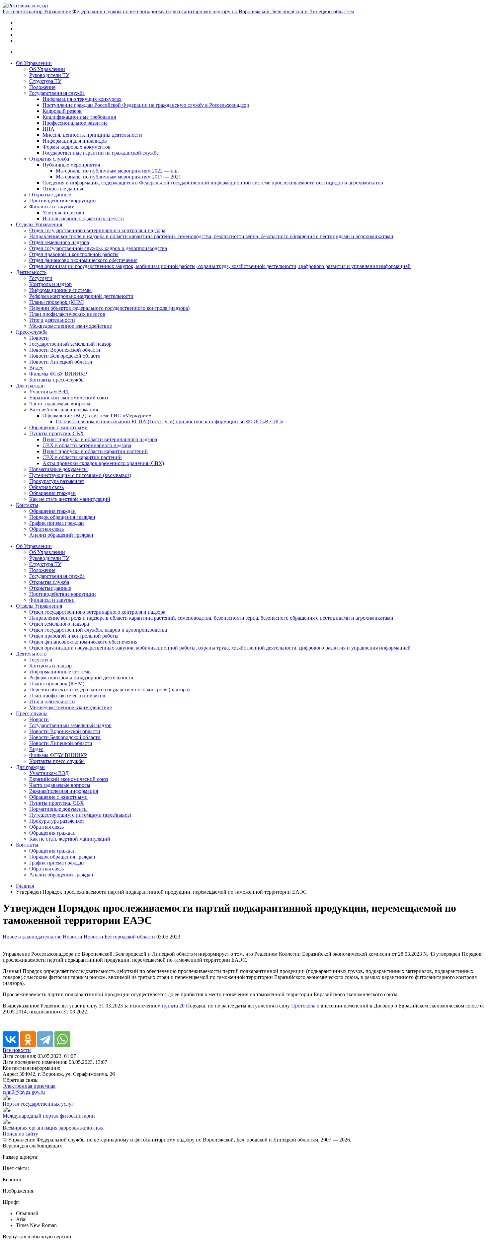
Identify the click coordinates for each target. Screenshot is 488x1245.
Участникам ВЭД (49, 391)
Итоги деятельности (52, 320)
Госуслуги (40, 278)
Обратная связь (46, 487)
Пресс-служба (31, 332)
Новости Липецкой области (60, 362)
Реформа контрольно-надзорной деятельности (81, 296)
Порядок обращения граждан (62, 517)
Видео (36, 368)
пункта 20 (173, 1005)
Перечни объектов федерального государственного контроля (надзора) (109, 308)
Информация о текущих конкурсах (82, 99)
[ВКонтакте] (11, 1039)
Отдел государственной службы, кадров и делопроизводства (98, 248)
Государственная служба (57, 93)
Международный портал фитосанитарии (49, 1116)
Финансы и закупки (52, 206)
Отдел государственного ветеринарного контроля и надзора (97, 230)
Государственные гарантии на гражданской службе (100, 153)
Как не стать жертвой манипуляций (69, 499)
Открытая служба (49, 159)
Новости (39, 338)
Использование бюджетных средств (83, 218)
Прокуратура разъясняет (56, 481)
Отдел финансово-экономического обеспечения (83, 260)
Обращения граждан (52, 493)
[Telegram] (45, 1039)
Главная (25, 886)
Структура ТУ (45, 81)
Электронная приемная (29, 1086)
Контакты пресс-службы (57, 379)
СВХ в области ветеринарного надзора (86, 445)
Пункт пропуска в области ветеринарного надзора (99, 439)
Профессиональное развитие (75, 123)
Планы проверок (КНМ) (56, 302)
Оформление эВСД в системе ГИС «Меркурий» (96, 415)
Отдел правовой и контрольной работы (74, 254)
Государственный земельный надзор (70, 344)
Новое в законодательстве (32, 936)
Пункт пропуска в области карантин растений (95, 451)
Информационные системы (60, 290)
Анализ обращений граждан (61, 535)
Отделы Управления (39, 224)
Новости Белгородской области (65, 356)
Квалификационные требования (79, 117)
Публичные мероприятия (71, 165)
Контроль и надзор (50, 284)
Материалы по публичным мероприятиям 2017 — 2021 (118, 176)
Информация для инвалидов (74, 141)
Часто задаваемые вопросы (59, 403)
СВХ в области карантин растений (82, 457)
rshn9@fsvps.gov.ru (24, 1092)
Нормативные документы (58, 469)
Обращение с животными (58, 427)
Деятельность (31, 272)
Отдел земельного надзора (59, 242)
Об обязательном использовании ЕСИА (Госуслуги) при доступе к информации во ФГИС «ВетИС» (170, 421)
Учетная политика (63, 212)
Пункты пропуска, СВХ (56, 433)
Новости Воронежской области (64, 350)
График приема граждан (56, 523)
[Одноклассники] (28, 1039)
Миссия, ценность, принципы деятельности (92, 135)
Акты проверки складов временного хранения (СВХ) (103, 463)
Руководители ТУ (49, 75)
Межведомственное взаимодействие (70, 326)
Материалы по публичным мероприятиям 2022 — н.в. (117, 170)
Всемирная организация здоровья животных (53, 1128)
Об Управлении (34, 63)
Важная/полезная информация (63, 409)
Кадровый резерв (62, 111)
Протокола (303, 1005)
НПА (48, 129)
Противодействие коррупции (62, 200)
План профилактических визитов (67, 314)
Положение (42, 87)
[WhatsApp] (62, 1039)
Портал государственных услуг (38, 1104)
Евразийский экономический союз (68, 397)
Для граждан (30, 385)
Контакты (27, 505)
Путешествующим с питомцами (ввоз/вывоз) (80, 475)
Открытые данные (63, 188)
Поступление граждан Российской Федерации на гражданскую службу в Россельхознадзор (145, 105)
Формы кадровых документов (76, 147)
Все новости (17, 1050)
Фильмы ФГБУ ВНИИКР (58, 374)
